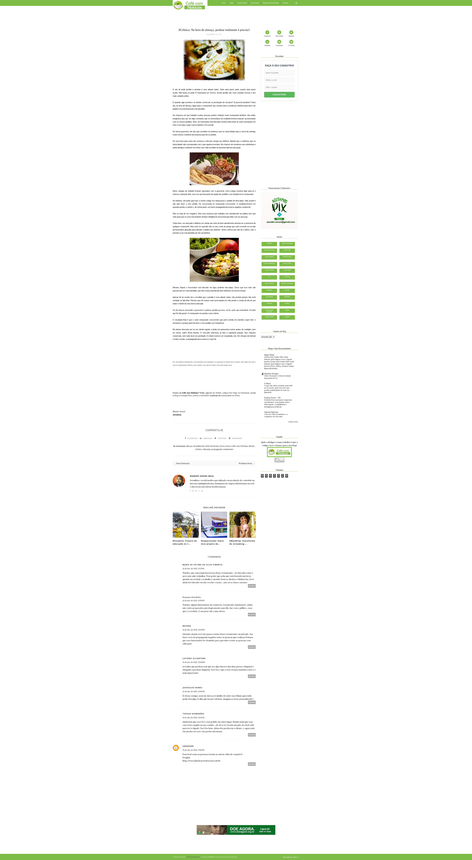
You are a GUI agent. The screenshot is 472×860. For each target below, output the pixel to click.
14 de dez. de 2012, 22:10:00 (194, 691)
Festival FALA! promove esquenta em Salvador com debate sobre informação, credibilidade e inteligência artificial (278, 403)
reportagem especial (269, 311)
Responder (252, 585)
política (287, 303)
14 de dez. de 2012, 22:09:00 (194, 662)
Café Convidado (287, 243)
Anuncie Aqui (242, 3)
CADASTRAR (279, 95)
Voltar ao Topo (290, 857)
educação (206, 449)
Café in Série (287, 263)
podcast (269, 303)
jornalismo (269, 297)
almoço (189, 446)
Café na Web (269, 270)
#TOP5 (269, 243)
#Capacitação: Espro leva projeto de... (212, 542)
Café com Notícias (239, 446)
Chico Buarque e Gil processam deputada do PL (277, 377)
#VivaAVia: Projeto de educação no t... (185, 542)
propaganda (217, 449)
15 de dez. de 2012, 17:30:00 (193, 750)
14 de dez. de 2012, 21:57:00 (193, 568)
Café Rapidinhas (269, 263)
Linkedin (207, 438)
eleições (269, 290)
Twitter (218, 393)
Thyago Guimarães (193, 713)
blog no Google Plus (183, 395)
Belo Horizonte (212, 446)
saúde (287, 310)
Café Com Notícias (193, 857)
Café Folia (287, 250)
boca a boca (225, 446)
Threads (291, 36)
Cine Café (287, 270)
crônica (198, 449)
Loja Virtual (255, 3)
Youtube (291, 45)
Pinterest (237, 438)
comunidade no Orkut (230, 395)
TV (269, 277)
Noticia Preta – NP (272, 398)
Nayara (187, 626)
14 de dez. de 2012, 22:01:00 (194, 630)
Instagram (279, 36)
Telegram (279, 45)
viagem (287, 317)
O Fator (267, 383)
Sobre (232, 3)
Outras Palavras (271, 412)
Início (224, 3)
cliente (251, 446)
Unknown (188, 746)
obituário (287, 297)
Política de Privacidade (271, 3)
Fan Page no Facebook (239, 393)
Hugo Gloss (269, 355)
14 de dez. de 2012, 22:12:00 (193, 717)
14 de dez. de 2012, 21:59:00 (193, 600)
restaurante (228, 449)
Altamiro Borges (271, 373)
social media (269, 317)
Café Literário (269, 257)
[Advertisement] (236, 16)
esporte (287, 290)
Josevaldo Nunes (192, 687)
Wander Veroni (179, 411)
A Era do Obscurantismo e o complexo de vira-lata (276, 415)
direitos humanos (287, 283)
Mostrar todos (293, 422)
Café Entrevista (269, 250)
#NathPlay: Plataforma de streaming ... (242, 542)
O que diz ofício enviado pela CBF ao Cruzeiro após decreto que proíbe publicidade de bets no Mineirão (278, 389)
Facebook (192, 438)
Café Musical (287, 257)
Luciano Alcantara (194, 658)
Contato (285, 3)
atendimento (199, 446)
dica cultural (269, 283)
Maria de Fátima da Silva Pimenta (203, 564)
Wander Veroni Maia (202, 476)
